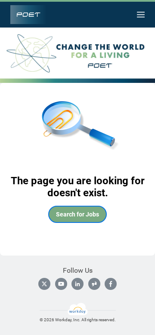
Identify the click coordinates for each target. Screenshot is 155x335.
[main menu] (141, 14)
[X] (44, 284)
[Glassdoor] (94, 284)
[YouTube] (61, 284)
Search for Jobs (77, 214)
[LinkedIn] (77, 284)
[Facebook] (111, 284)
